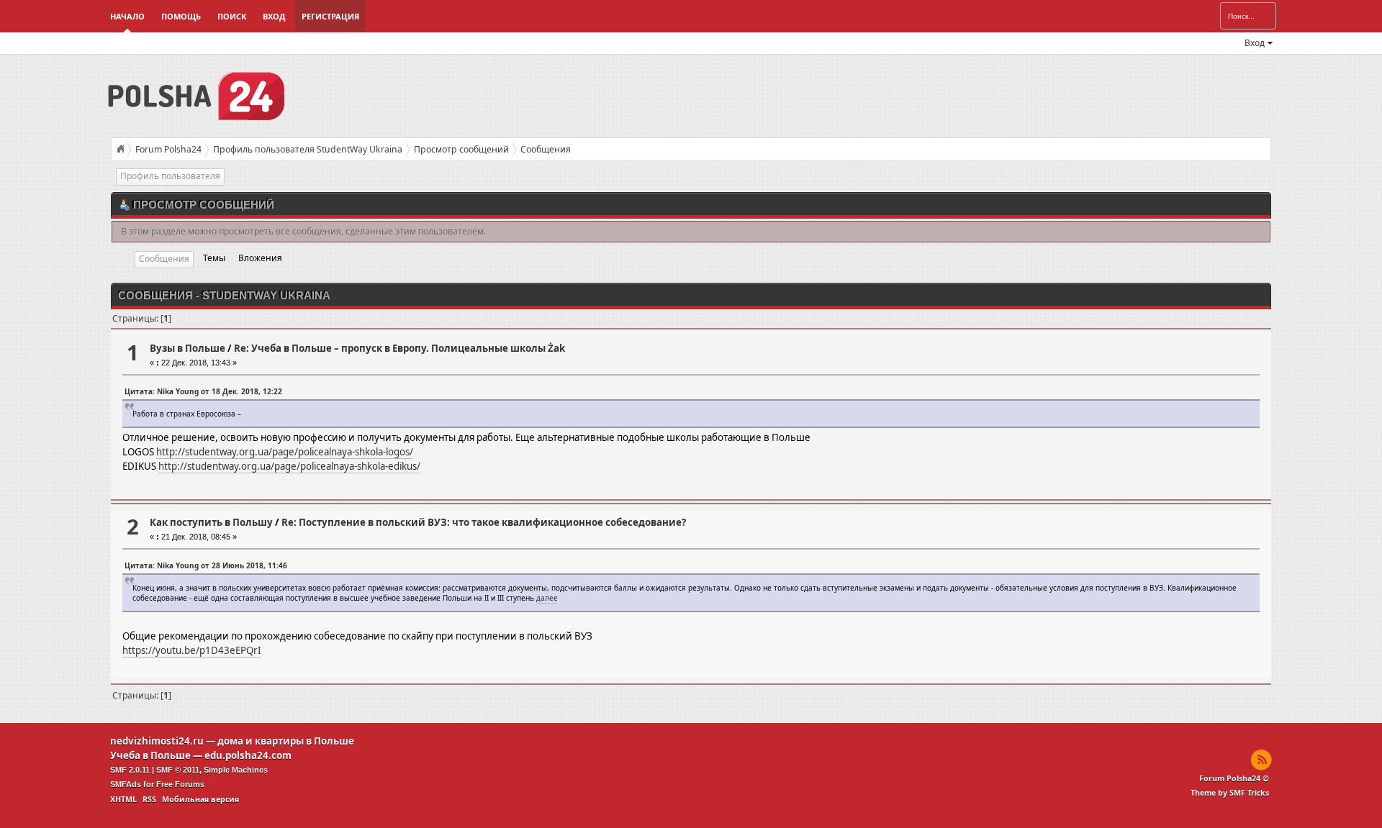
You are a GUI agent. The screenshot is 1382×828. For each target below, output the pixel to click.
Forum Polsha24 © (1234, 778)
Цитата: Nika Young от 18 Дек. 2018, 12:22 (203, 391)
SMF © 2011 (177, 769)
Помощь (181, 16)
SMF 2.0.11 (130, 769)
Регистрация (330, 16)
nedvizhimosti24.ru (157, 740)
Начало (127, 16)
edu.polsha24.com (248, 755)
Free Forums (180, 784)
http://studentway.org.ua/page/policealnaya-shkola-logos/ (284, 451)
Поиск (231, 16)
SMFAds (125, 784)
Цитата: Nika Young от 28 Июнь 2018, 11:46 (206, 565)
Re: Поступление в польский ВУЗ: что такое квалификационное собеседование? (483, 522)
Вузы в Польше (187, 348)
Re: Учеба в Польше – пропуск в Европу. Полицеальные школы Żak (399, 348)
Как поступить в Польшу (211, 522)
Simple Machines (236, 769)
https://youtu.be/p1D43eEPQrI (191, 650)
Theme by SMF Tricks (1230, 793)
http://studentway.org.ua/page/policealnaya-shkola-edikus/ (289, 466)
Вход (274, 16)
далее (547, 598)
